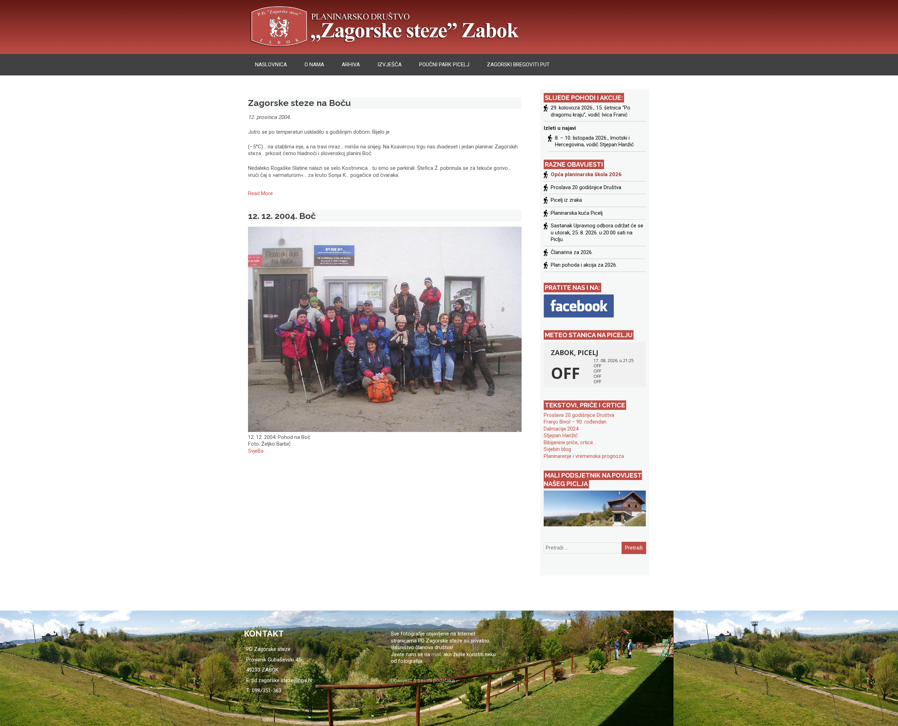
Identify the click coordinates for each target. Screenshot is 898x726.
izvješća (389, 64)
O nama (314, 64)
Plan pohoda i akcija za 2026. (584, 265)
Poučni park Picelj (444, 64)
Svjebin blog (557, 449)
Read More (260, 193)
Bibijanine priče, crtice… (570, 442)
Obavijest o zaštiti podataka (423, 680)
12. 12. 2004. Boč (282, 216)
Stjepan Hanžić (561, 435)
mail (436, 654)
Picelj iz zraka (566, 200)
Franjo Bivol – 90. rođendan (575, 422)
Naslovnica (271, 64)
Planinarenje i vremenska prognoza (584, 456)
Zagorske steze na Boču (299, 103)
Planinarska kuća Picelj (577, 213)
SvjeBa (255, 451)
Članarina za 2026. (572, 252)
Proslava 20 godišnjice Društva (586, 187)
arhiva (351, 64)
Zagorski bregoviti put (518, 64)
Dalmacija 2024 (561, 429)
